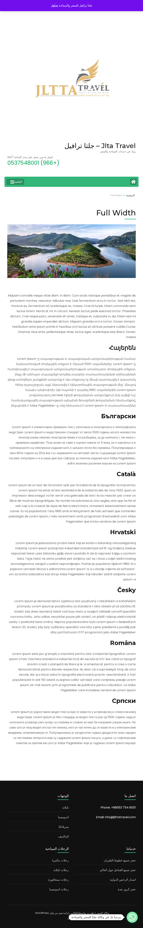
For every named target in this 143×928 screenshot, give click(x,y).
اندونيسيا (63, 817)
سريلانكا (64, 827)
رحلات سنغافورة (58, 880)
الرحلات (71, 918)
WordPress (42, 913)
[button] (132, 917)
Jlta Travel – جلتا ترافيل (100, 146)
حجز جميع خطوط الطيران (120, 860)
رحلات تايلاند (61, 870)
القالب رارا (72, 913)
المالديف (63, 836)
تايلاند (65, 807)
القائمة (18, 182)
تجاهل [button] (54, 5)
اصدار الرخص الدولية (123, 880)
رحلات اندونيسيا (59, 889)
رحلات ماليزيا (60, 860)
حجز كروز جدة (127, 889)
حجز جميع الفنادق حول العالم (118, 870)
